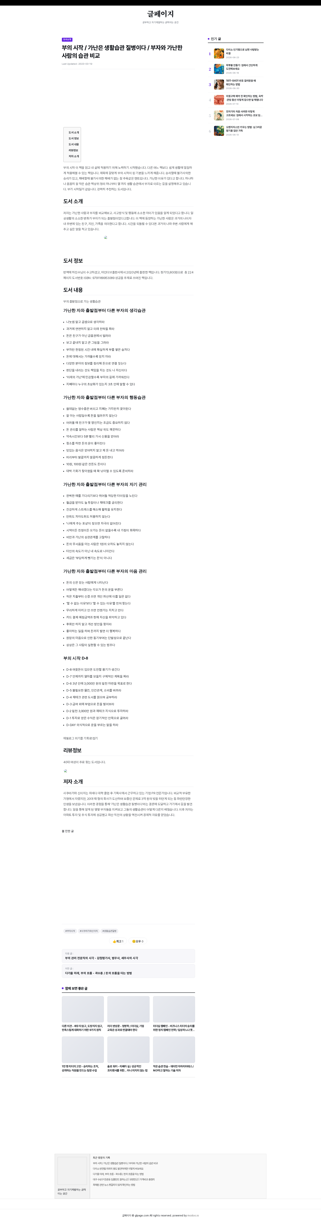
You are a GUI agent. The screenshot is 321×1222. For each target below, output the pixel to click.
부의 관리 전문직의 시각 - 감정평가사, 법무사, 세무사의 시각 (101, 958)
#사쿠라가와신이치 (89, 931)
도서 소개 (74, 132)
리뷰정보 (73, 150)
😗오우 (137, 941)
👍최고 (118, 941)
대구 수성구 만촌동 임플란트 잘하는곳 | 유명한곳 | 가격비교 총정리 (124, 1179)
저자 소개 (74, 156)
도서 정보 (74, 138)
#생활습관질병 (109, 931)
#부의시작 (70, 931)
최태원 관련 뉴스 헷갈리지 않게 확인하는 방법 (114, 1184)
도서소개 (67, 39)
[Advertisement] (128, 100)
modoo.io (193, 1215)
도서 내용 (74, 144)
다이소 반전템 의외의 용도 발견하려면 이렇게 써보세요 (118, 1168)
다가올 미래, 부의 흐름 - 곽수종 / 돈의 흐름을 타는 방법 (98, 973)
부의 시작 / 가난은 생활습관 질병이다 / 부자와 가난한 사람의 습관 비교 (125, 1163)
